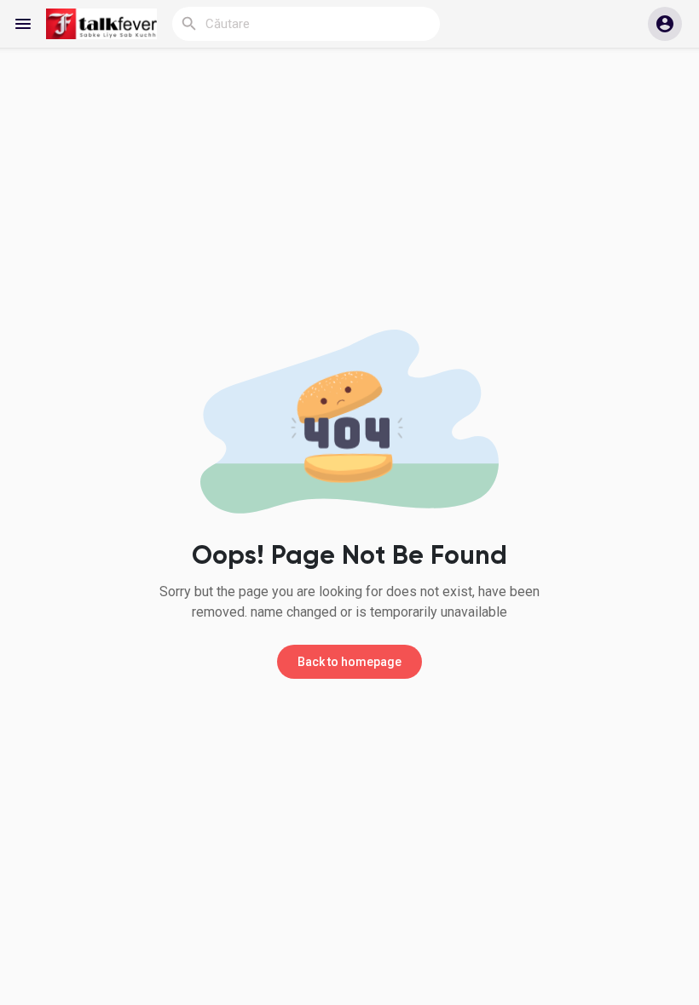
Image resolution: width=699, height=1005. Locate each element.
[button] (665, 24)
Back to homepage (349, 662)
